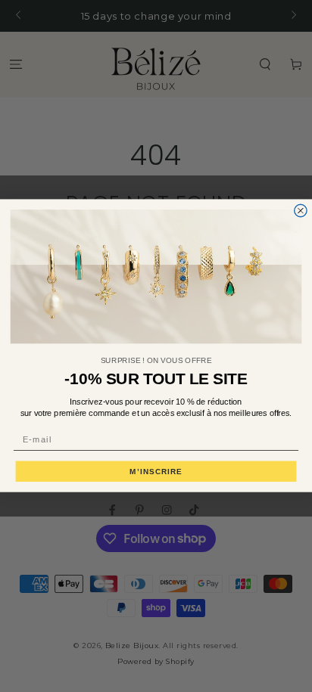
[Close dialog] (301, 211)
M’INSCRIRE (156, 471)
